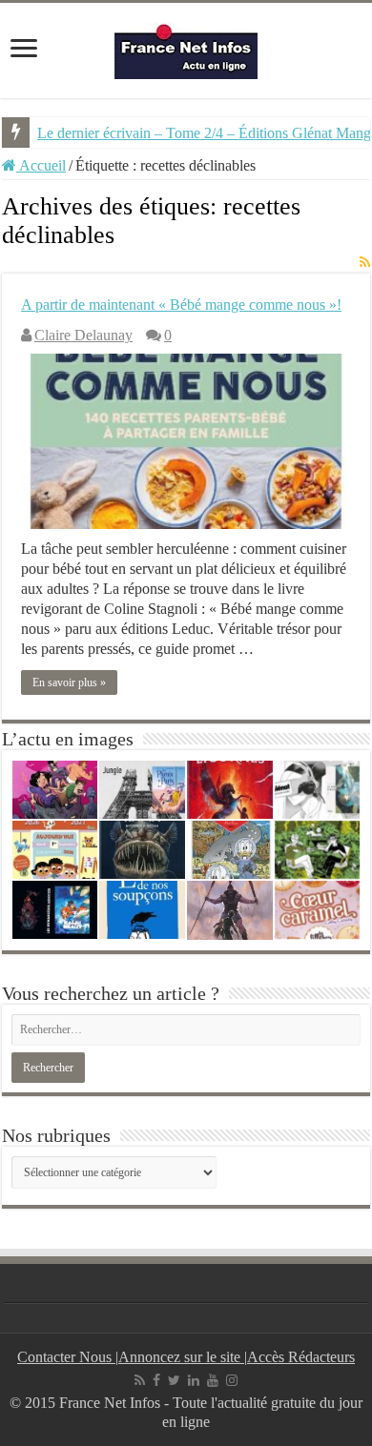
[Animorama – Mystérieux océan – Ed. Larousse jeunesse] (142, 850)
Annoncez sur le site (181, 1357)
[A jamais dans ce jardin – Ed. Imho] (318, 850)
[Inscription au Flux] (365, 263)
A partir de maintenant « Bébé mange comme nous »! (181, 304)
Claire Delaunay (83, 335)
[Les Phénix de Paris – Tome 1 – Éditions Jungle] (142, 790)
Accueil (41, 165)
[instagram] (231, 1380)
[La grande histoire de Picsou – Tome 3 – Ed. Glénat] (230, 850)
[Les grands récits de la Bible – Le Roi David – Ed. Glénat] (230, 910)
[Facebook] (156, 1380)
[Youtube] (212, 1380)
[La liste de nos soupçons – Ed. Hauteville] (142, 910)
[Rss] (140, 1380)
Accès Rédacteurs (301, 1357)
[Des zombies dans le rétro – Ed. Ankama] (55, 790)
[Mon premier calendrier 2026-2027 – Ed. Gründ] (55, 850)
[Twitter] (174, 1380)
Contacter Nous (66, 1357)
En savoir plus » (69, 682)
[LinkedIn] (193, 1380)
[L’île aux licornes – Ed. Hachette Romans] (230, 790)
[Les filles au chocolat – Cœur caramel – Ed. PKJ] (318, 910)
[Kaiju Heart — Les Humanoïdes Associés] (55, 910)
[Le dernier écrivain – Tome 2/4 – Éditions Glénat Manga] (318, 790)
